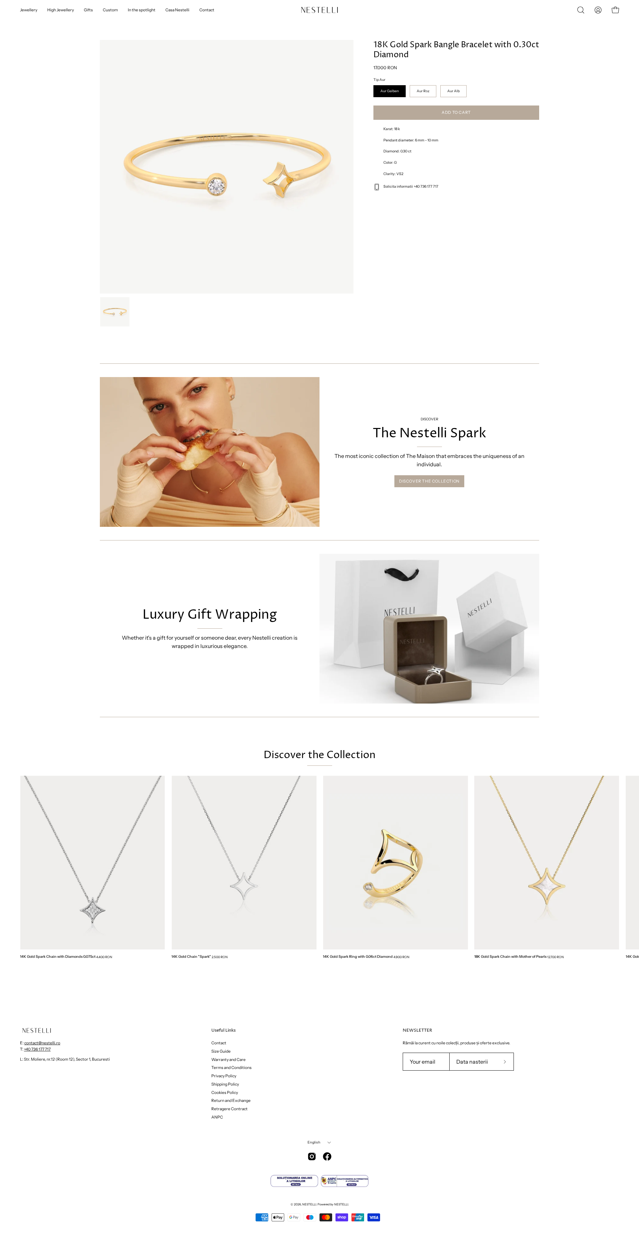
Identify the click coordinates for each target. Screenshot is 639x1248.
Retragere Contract (229, 1108)
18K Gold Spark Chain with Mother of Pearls (510, 956)
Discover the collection (429, 481)
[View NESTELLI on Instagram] (312, 1156)
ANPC (217, 1116)
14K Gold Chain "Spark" (191, 956)
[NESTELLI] (312, 10)
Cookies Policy (224, 1092)
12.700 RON (555, 956)
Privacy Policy (223, 1075)
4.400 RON (104, 956)
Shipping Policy (225, 1083)
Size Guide (221, 1050)
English (314, 1142)
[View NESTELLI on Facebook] (327, 1156)
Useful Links (223, 1030)
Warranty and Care (228, 1059)
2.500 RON (220, 956)
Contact (218, 1042)
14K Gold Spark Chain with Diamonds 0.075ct (58, 956)
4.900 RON (401, 956)
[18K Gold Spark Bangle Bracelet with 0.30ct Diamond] (115, 312)
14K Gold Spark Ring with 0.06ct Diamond (358, 956)
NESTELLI (309, 1204)
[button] (581, 10)
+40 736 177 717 (37, 1049)
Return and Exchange (231, 1100)
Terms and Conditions (231, 1067)
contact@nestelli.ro (42, 1042)
